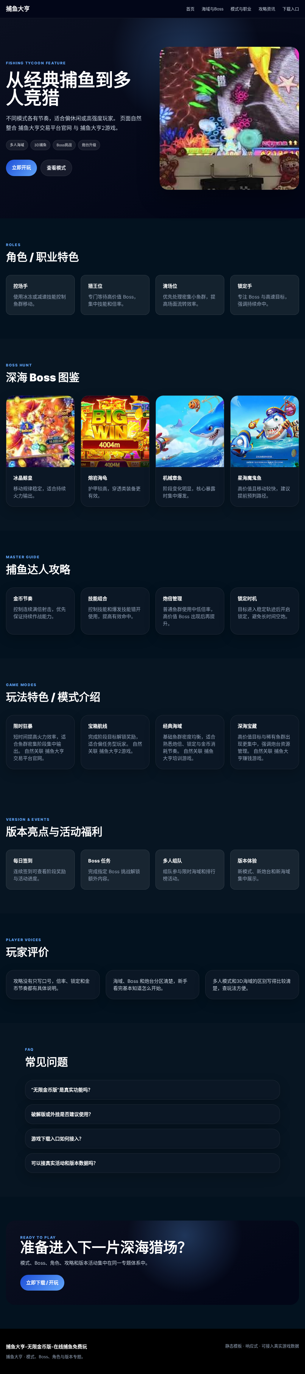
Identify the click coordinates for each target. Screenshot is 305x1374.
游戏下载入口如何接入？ (57, 1139)
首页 (190, 8)
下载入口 (290, 8)
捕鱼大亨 (18, 9)
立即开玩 (21, 167)
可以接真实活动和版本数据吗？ (64, 1163)
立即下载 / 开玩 (42, 1283)
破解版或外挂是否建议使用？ (62, 1114)
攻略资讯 (267, 8)
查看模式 (56, 168)
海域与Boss (212, 8)
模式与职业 (241, 8)
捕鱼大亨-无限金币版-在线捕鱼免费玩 (46, 1347)
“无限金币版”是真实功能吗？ (62, 1090)
